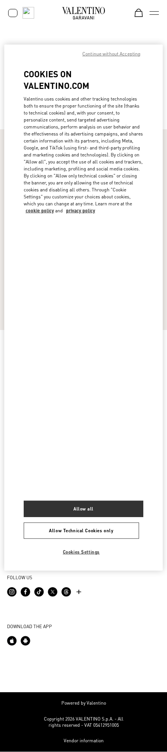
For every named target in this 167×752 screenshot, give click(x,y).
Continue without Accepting (111, 53)
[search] (28, 13)
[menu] (154, 12)
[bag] (138, 13)
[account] (12, 13)
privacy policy (80, 211)
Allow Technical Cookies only (81, 530)
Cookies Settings (81, 551)
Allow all (83, 508)
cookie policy (40, 211)
